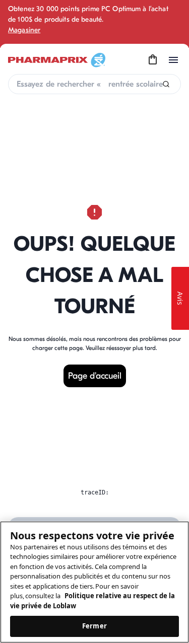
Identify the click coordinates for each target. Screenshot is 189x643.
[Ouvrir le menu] (173, 60)
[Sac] (153, 60)
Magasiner (24, 30)
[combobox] (94, 84)
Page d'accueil (94, 376)
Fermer (94, 625)
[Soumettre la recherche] (166, 84)
